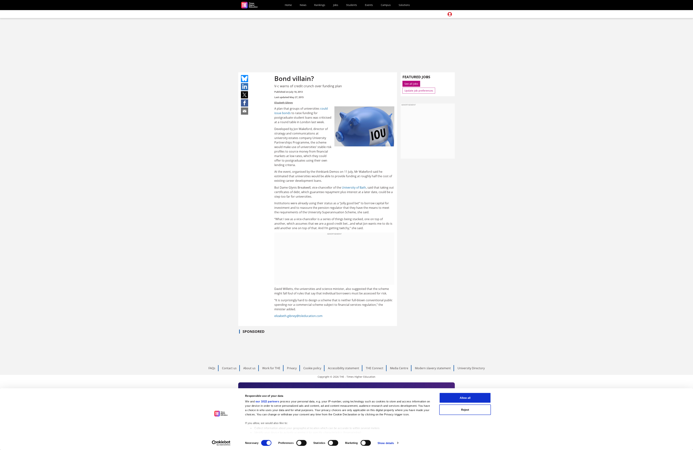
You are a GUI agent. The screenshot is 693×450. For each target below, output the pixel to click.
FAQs (211, 368)
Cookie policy (312, 368)
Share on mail (244, 111)
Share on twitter (244, 94)
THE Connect (374, 368)
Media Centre (399, 368)
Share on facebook (244, 103)
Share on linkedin (244, 86)
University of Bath (354, 187)
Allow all (465, 397)
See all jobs (411, 83)
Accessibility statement (343, 368)
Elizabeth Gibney (283, 102)
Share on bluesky (244, 78)
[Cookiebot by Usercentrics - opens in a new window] (221, 443)
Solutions (404, 5)
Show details (386, 442)
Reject (465, 409)
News (303, 5)
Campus (386, 5)
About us (249, 368)
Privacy (292, 368)
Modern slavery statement (433, 368)
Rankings (319, 5)
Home (288, 5)
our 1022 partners (267, 401)
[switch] (301, 443)
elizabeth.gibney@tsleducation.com (298, 316)
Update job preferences (418, 90)
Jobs (335, 5)
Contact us (229, 368)
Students (351, 5)
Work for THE (271, 368)
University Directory (471, 368)
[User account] (450, 14)
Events (369, 5)
